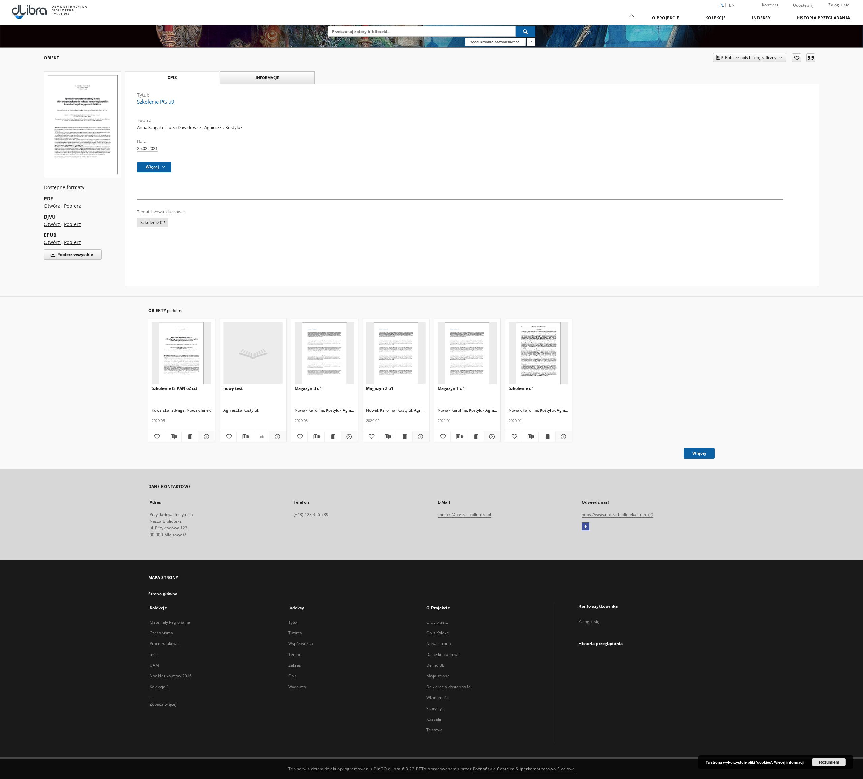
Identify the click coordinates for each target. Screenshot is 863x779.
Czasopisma (161, 633)
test (153, 654)
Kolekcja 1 (159, 687)
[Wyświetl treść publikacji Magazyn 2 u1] (404, 436)
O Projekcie (665, 18)
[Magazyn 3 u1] (324, 353)
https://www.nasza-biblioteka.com (614, 514)
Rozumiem (829, 762)
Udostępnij (803, 5)
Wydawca (297, 687)
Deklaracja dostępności (448, 687)
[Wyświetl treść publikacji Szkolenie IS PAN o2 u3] (190, 436)
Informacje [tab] (267, 77)
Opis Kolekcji (438, 633)
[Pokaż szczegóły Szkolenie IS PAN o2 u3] (205, 436)
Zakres (294, 665)
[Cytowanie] (810, 57)
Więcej (699, 453)
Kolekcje (715, 18)
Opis (292, 676)
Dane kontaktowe (443, 654)
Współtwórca (300, 643)
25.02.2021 (147, 148)
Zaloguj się (839, 5)
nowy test (233, 388)
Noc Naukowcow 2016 (171, 676)
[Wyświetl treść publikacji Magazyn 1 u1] (475, 436)
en (732, 5)
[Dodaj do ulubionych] (796, 57)
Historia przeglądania (823, 18)
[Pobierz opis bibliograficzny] (173, 436)
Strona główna (163, 594)
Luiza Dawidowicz (183, 128)
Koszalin (434, 719)
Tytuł (293, 622)
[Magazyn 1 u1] (467, 353)
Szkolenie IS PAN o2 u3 (174, 388)
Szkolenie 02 (152, 222)
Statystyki (435, 708)
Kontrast (770, 5)
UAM (154, 665)
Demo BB (435, 665)
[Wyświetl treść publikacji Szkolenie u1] (547, 436)
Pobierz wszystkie (74, 254)
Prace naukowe (164, 643)
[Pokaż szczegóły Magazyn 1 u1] (491, 436)
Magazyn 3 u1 (308, 388)
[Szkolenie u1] (538, 353)
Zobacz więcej (163, 704)
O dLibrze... (437, 622)
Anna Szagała (150, 128)
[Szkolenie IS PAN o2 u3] (181, 353)
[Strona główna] (631, 17)
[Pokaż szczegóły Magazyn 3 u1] (348, 436)
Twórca (295, 633)
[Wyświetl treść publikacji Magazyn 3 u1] (333, 436)
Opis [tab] (172, 77)
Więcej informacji (789, 762)
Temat (294, 654)
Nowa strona (438, 643)
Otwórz (52, 206)
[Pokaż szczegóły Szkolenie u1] (563, 436)
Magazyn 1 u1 (451, 388)
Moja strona (437, 676)
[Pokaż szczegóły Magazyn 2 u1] (420, 436)
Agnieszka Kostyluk (223, 128)
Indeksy (761, 18)
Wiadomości (438, 697)
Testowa (434, 730)
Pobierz (72, 206)
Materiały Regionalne (170, 622)
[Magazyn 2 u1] (395, 353)
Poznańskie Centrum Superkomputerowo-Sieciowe (524, 769)
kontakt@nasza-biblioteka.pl (464, 514)
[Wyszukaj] (525, 31)
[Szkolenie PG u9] (83, 124)
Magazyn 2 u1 (379, 388)
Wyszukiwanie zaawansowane (495, 41)
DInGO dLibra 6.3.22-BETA (400, 769)
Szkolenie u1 (521, 388)
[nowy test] (253, 353)
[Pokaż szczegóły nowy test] (276, 436)
